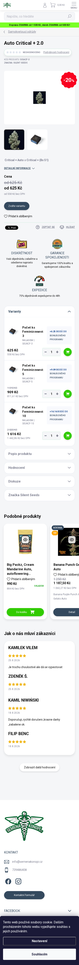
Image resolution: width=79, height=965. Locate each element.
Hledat (69, 16)
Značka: (16, 63)
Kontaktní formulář (24, 895)
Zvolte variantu (16, 206)
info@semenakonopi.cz (27, 861)
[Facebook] (7, 880)
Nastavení (39, 941)
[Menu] (74, 5)
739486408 (19, 869)
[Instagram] (17, 880)
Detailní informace (17, 168)
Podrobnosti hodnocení (56, 52)
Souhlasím (39, 954)
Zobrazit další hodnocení (39, 767)
